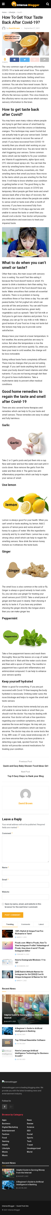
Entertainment (8, 1131)
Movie (5, 1152)
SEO (29, 1131)
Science (30, 1127)
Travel (30, 1145)
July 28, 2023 (20, 1034)
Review (30, 1123)
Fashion (5, 1134)
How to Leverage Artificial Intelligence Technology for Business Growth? (32, 1053)
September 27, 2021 (32, 28)
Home (4, 12)
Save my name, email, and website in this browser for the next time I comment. (23, 905)
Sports (30, 1138)
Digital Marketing (10, 1127)
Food (4, 1138)
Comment (7, 833)
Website (5, 892)
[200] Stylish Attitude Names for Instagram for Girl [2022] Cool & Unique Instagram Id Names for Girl (31, 974)
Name (5, 867)
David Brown (14, 28)
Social (30, 1134)
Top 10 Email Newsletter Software (30, 1040)
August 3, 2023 (10, 1021)
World (29, 1152)
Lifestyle (12, 12)
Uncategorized (34, 1148)
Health (19, 12)
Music (5, 1155)
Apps (4, 1120)
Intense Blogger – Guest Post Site (15, 1206)
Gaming (5, 1141)
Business (6, 1123)
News (29, 1120)
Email (5, 879)
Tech (29, 1141)
